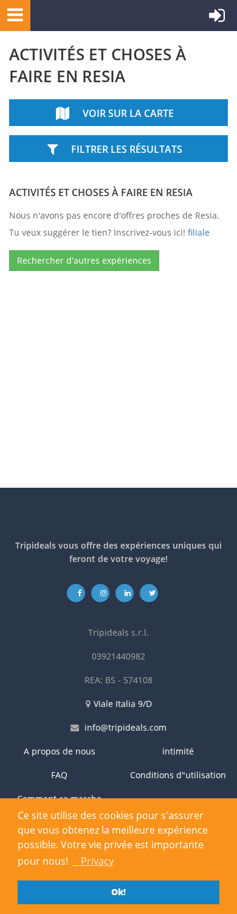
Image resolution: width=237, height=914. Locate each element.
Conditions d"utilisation (178, 775)
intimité (178, 751)
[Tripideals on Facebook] (76, 593)
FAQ (59, 775)
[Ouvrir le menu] (11, 14)
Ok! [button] (118, 892)
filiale (199, 232)
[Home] (88, 15)
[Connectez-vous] (217, 18)
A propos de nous (59, 751)
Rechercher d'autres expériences (84, 260)
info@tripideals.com (125, 727)
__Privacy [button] (93, 861)
